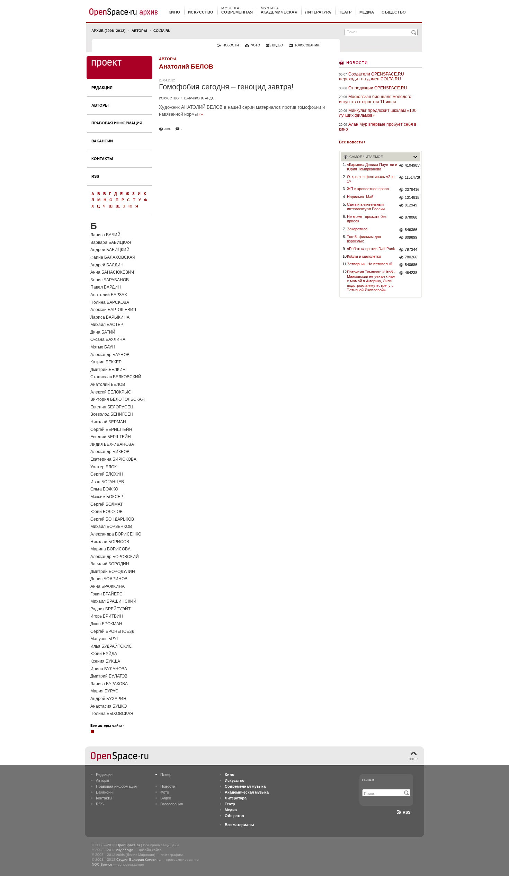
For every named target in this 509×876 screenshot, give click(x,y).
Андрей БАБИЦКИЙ (110, 249)
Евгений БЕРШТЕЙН (110, 436)
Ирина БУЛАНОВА (108, 668)
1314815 (412, 197)
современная (237, 12)
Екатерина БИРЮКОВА (113, 459)
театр (345, 12)
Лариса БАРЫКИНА (110, 317)
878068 (411, 217)
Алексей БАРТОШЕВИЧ (113, 309)
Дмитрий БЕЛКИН (108, 369)
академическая (279, 12)
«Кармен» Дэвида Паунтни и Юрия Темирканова (372, 166)
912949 (411, 205)
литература (318, 12)
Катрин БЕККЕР (106, 362)
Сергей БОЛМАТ (106, 504)
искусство (201, 12)
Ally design (124, 850)
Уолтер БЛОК (103, 466)
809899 (411, 237)
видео (277, 45)
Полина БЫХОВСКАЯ (111, 713)
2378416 (412, 189)
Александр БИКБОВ (110, 451)
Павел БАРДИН (105, 287)
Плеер (165, 774)
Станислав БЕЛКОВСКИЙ (115, 376)
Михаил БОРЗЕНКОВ (111, 526)
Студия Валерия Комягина (138, 859)
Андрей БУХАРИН (108, 698)
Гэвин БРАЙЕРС (106, 594)
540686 (411, 265)
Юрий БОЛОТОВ (106, 511)
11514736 (412, 177)
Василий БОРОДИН (109, 563)
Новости (357, 62)
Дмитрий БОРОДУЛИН (112, 571)
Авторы (139, 31)
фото (255, 45)
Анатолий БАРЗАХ (108, 294)
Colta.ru (161, 31)
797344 (411, 249)
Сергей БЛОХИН (106, 474)
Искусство (169, 98)
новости (231, 45)
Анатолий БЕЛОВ (107, 384)
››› (201, 114)
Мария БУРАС (104, 691)
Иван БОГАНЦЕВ (107, 481)
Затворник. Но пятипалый (369, 264)
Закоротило (357, 229)
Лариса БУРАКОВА (109, 683)
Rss (406, 812)
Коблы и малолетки (364, 256)
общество (394, 12)
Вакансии (102, 141)
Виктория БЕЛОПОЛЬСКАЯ (117, 399)
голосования (307, 45)
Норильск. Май (360, 197)
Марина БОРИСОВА (110, 549)
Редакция (102, 88)
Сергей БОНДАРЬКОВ (112, 519)
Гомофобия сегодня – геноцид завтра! (226, 86)
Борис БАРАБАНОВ (109, 279)
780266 (411, 257)
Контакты (102, 159)
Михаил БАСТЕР (106, 324)
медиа (366, 12)
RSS (95, 176)
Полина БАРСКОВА (109, 302)
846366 (411, 230)
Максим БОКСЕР (106, 496)
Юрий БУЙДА (103, 653)
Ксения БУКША (105, 661)
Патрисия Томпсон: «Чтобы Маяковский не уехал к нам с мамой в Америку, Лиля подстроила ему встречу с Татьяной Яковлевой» (371, 281)
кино (174, 12)
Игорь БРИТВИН (106, 616)
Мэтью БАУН (102, 347)
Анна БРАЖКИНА (107, 586)
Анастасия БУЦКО (108, 706)
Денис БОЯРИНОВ (108, 578)
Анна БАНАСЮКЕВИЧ (112, 272)
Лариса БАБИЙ (105, 234)
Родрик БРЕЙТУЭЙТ (110, 609)
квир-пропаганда (199, 98)
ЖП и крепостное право (368, 189)
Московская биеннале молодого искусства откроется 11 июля (375, 99)
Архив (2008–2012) (108, 31)
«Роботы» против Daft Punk (371, 249)
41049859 (412, 165)
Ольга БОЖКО (104, 489)
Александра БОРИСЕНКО (115, 534)
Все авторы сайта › (107, 725)
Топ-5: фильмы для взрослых (364, 239)
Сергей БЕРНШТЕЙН (111, 429)
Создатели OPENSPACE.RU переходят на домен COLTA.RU (371, 76)
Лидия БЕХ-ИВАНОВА (112, 444)
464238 (411, 273)
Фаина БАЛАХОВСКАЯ (112, 257)
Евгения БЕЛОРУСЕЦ (111, 407)
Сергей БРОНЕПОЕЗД (112, 631)
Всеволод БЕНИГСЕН (111, 414)
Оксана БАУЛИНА (107, 339)
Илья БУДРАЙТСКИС (111, 646)
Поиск (368, 780)
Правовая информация (116, 123)
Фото (164, 792)
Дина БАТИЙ (102, 332)
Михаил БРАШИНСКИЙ (113, 601)
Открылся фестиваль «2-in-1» (371, 179)
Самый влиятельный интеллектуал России (366, 206)
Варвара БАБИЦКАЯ (110, 242)
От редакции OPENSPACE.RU (377, 88)
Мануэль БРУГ (104, 638)
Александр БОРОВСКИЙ (114, 556)
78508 (167, 129)
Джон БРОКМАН (106, 623)
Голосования (171, 804)
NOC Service (102, 864)
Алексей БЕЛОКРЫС (110, 392)
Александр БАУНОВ (110, 354)
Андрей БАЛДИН (107, 265)
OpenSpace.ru (128, 845)
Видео (165, 798)
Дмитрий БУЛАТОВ (108, 676)
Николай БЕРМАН (108, 421)
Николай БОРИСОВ (109, 541)
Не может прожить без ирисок (366, 218)
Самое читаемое (366, 157)
